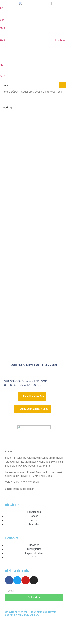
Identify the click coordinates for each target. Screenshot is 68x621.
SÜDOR (15, 91)
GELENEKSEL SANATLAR (18, 385)
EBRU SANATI (41, 381)
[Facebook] (9, 580)
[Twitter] (17, 580)
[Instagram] (34, 580)
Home (5, 91)
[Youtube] (25, 580)
